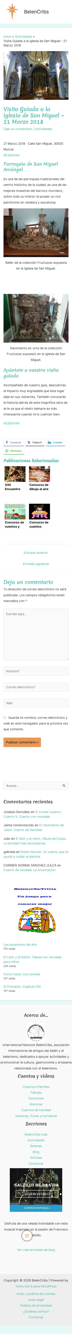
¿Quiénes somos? (36, 1311)
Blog (36, 1152)
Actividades (43, 129)
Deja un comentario (17, 129)
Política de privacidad (36, 1305)
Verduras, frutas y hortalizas (36, 1116)
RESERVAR (11, 155)
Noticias (36, 1157)
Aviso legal (36, 1300)
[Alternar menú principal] (27, 1236)
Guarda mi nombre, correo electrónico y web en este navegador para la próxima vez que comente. (35, 723)
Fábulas (36, 1092)
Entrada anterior (36, 553)
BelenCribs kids (36, 1134)
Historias (36, 1104)
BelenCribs (36, 12)
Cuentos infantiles (36, 1087)
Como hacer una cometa (21, 974)
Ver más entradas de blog (36, 1250)
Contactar (36, 1163)
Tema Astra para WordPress (36, 1286)
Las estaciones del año (20, 944)
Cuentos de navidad (36, 1110)
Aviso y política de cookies (36, 1294)
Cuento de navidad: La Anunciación (29, 870)
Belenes (36, 1146)
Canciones (36, 1098)
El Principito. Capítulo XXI (22, 986)
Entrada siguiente (36, 564)
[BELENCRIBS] (36, 1032)
